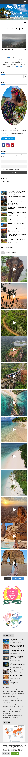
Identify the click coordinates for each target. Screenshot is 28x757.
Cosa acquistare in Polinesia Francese (17, 196)
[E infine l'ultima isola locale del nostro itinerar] (14, 429)
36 (17, 683)
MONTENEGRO (16, 55)
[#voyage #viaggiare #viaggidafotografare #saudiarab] (14, 563)
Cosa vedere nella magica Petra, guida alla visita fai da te (17, 645)
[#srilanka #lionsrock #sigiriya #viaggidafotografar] (14, 349)
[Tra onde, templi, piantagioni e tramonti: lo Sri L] (14, 296)
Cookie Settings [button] (6, 753)
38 (17, 678)
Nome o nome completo (6, 159)
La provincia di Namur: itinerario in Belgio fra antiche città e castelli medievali (17, 664)
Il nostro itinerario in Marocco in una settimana (17, 681)
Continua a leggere (17, 66)
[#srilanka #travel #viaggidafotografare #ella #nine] (14, 376)
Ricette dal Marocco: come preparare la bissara (16, 676)
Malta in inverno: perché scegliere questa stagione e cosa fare (17, 658)
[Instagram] (8, 145)
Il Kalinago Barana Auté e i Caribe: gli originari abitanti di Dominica (16, 192)
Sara (9, 57)
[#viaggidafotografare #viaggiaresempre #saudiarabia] (14, 536)
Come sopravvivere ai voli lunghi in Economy (17, 670)
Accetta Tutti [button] (15, 753)
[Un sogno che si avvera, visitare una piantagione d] (14, 323)
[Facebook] (3, 145)
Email (2, 164)
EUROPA (10, 55)
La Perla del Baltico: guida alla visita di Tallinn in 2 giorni (17, 651)
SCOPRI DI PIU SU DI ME (8, 138)
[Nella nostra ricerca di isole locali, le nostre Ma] (14, 483)
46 (18, 642)
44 (18, 653)
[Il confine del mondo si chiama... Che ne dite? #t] (14, 510)
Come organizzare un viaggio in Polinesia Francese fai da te (17, 640)
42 (19, 667)
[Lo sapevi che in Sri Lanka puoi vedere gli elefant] (14, 269)
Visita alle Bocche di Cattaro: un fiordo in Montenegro (14, 51)
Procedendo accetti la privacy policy (11, 169)
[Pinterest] (12, 145)
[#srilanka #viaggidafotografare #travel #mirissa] (14, 403)
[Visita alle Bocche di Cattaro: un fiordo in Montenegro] (14, 41)
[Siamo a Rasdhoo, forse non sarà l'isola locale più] (14, 456)
